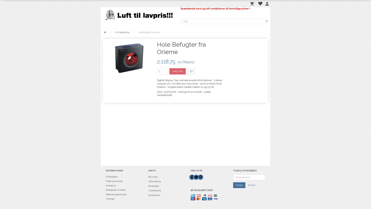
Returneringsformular (116, 194)
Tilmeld (239, 185)
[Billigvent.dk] (139, 15)
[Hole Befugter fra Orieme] (129, 58)
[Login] (267, 3)
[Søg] (266, 21)
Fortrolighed (112, 176)
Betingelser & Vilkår (115, 190)
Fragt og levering (114, 181)
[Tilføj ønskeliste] (191, 71)
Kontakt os (111, 185)
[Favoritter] (260, 3)
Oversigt (110, 199)
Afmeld (251, 185)
